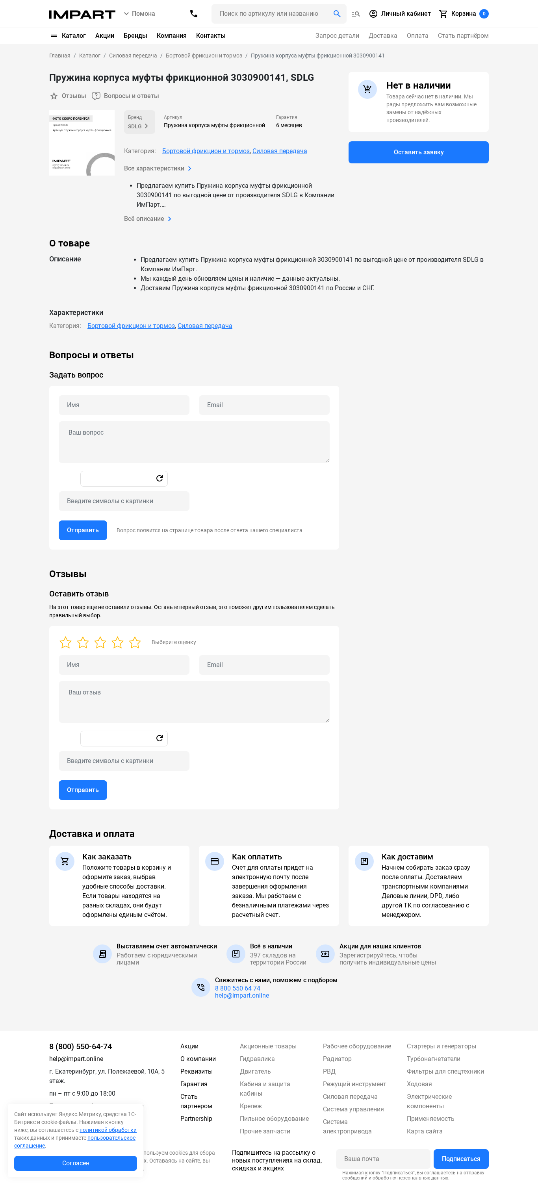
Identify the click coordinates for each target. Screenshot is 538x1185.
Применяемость (431, 1118)
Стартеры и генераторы (441, 1046)
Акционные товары (268, 1046)
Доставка (383, 35)
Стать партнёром (463, 35)
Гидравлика (257, 1059)
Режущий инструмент (354, 1084)
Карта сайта (425, 1131)
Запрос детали (337, 35)
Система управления (353, 1109)
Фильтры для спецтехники (445, 1071)
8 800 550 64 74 (237, 988)
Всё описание (144, 218)
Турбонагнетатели (433, 1059)
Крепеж (251, 1106)
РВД (329, 1071)
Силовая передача (279, 151)
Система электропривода (347, 1126)
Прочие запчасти (265, 1131)
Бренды (135, 35)
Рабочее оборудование (357, 1046)
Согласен (75, 1163)
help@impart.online (242, 995)
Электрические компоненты (429, 1101)
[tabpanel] (269, 450)
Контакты (211, 35)
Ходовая (419, 1084)
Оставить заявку (419, 152)
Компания (172, 35)
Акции (104, 35)
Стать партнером (196, 1101)
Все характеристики (154, 168)
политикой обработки (108, 1130)
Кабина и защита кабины (265, 1088)
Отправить (83, 530)
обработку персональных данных (410, 1178)
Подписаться (461, 1159)
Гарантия (194, 1084)
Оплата (418, 35)
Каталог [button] (74, 35)
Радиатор (337, 1059)
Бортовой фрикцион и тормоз (206, 151)
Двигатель (255, 1071)
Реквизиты (196, 1071)
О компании (198, 1059)
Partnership (196, 1118)
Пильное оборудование (274, 1118)
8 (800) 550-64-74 (80, 1046)
